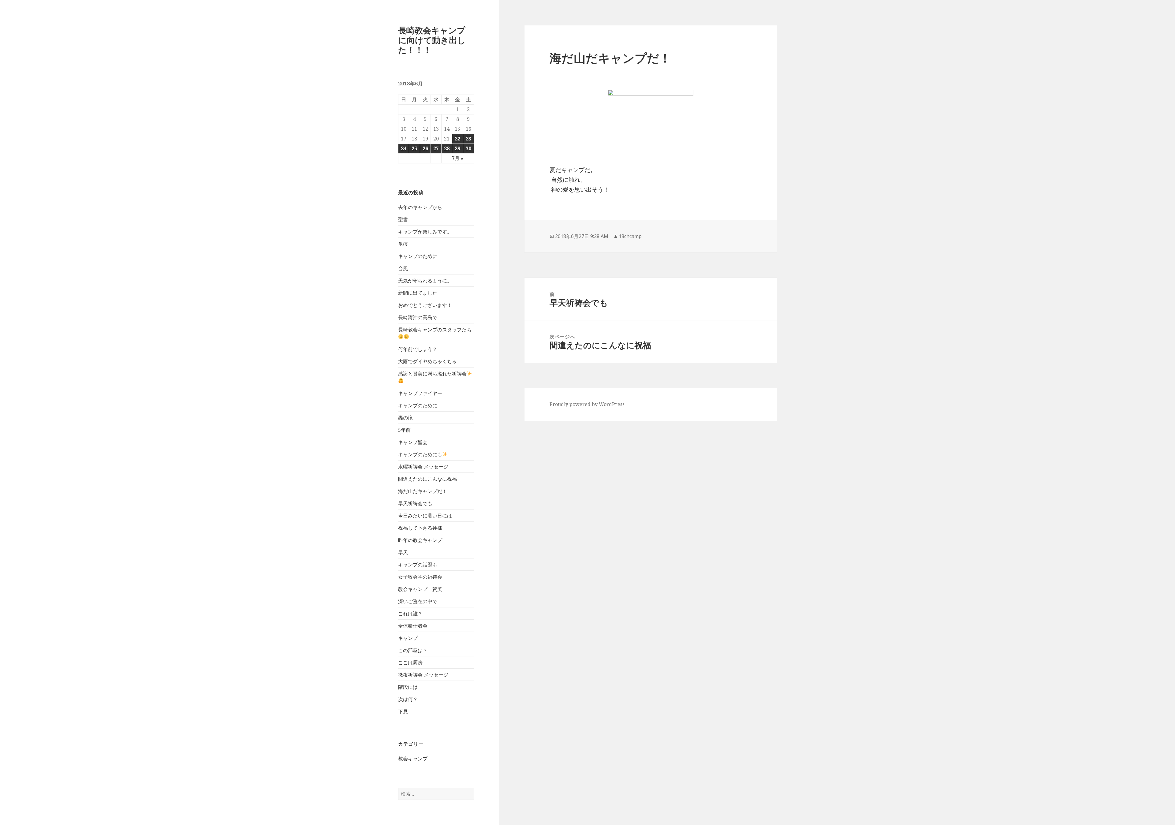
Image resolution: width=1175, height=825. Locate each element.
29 (457, 148)
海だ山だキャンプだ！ (422, 491)
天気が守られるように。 (425, 280)
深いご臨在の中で (417, 601)
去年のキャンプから (420, 207)
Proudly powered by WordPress (587, 404)
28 (446, 148)
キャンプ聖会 (412, 442)
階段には (408, 687)
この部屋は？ (412, 650)
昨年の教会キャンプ (420, 540)
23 (468, 138)
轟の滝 (405, 417)
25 (414, 148)
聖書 (403, 219)
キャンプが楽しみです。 (425, 231)
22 (457, 138)
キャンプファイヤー (420, 393)
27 (436, 148)
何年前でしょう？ (417, 349)
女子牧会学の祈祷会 (420, 576)
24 (403, 148)
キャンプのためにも (420, 454)
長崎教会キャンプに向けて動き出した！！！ (432, 39)
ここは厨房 (410, 662)
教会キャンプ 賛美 (420, 589)
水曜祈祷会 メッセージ (423, 466)
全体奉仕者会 (412, 625)
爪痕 (403, 244)
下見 (403, 711)
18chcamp (630, 236)
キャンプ (408, 638)
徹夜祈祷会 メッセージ (423, 674)
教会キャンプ (412, 758)
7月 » (457, 158)
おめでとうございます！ (425, 305)
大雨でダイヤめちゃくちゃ (427, 361)
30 (468, 148)
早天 (403, 552)
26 (425, 148)
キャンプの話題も (417, 564)
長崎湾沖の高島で (417, 317)
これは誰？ (410, 613)
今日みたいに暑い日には (425, 515)
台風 (403, 268)
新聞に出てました (417, 292)
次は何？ (408, 699)
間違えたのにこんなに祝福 (427, 479)
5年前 (404, 430)
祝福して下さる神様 (420, 527)
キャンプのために (417, 256)
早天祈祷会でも (415, 503)
